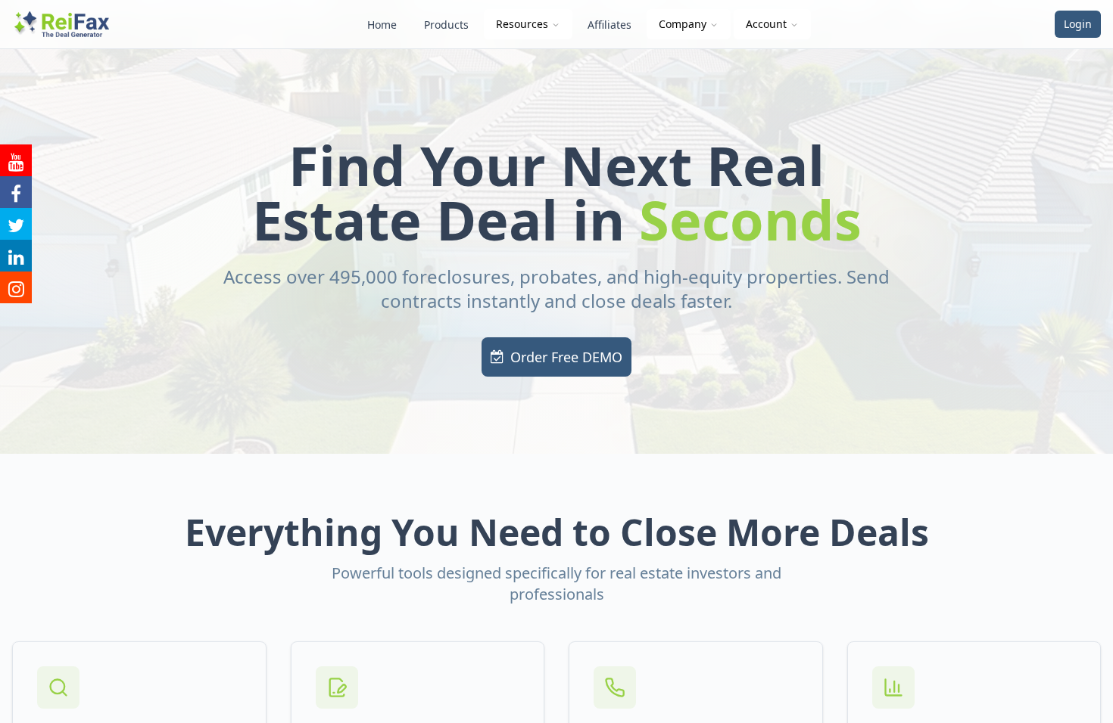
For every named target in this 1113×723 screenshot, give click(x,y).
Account (766, 24)
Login (1078, 24)
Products (446, 24)
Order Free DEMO (566, 357)
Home (382, 24)
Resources (522, 24)
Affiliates (609, 24)
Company (682, 24)
